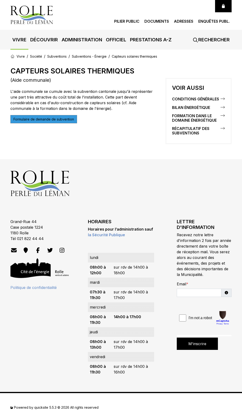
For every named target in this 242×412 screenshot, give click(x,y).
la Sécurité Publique (106, 234)
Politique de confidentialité (33, 287)
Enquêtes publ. (214, 21)
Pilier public (126, 21)
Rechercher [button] (213, 40)
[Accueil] (12, 56)
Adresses (183, 21)
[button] (19, 40)
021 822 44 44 (30, 238)
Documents (156, 21)
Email (181, 284)
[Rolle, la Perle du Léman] (31, 14)
